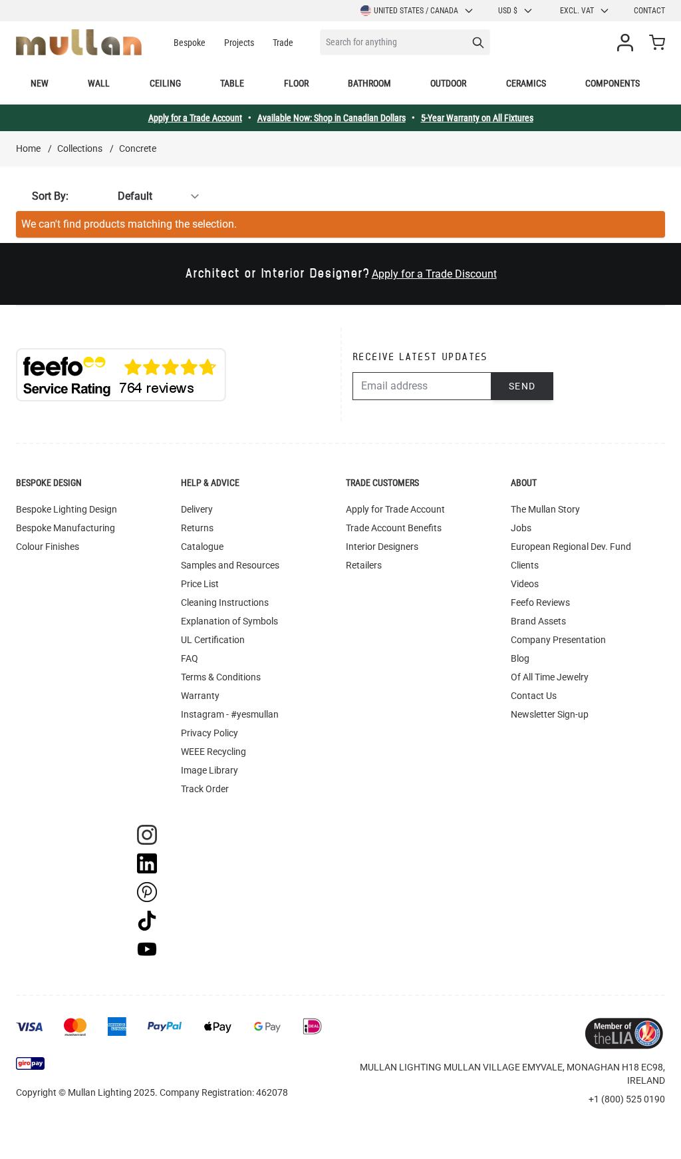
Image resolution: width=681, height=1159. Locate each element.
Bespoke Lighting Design (66, 509)
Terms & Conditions (221, 677)
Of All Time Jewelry (550, 677)
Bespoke (189, 42)
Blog (520, 658)
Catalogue (202, 546)
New (40, 83)
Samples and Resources (230, 565)
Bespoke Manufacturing (65, 528)
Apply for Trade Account (395, 509)
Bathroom (369, 83)
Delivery (197, 509)
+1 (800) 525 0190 (627, 1099)
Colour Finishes (47, 546)
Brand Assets (538, 621)
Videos (525, 584)
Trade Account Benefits (394, 528)
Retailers (364, 565)
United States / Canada (416, 10)
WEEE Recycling (213, 751)
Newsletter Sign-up (550, 714)
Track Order (205, 789)
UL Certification (213, 639)
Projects (239, 42)
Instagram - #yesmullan (230, 714)
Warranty (200, 695)
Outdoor (448, 83)
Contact (649, 10)
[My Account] (627, 42)
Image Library (209, 770)
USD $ (507, 10)
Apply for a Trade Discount (434, 274)
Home (28, 148)
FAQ (189, 658)
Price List (200, 584)
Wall (99, 83)
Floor (296, 83)
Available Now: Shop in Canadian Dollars (331, 118)
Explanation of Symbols (229, 621)
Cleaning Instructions (225, 602)
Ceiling (165, 83)
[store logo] (79, 42)
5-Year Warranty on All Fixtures (477, 118)
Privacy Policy (209, 733)
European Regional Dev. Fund (571, 546)
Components (612, 83)
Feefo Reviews (540, 602)
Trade (283, 42)
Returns (197, 528)
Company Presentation (558, 639)
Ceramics (526, 83)
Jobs (521, 528)
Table (232, 83)
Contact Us (534, 695)
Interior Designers (382, 546)
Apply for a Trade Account (195, 118)
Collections (79, 148)
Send (522, 386)
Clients (525, 565)
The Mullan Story (545, 509)
